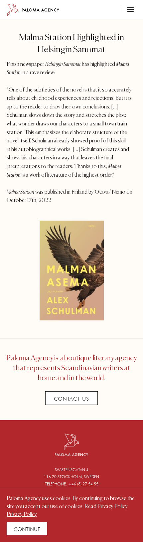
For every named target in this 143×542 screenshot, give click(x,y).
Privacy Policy (22, 514)
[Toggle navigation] (122, 10)
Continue (27, 529)
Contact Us (71, 399)
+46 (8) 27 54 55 (83, 483)
